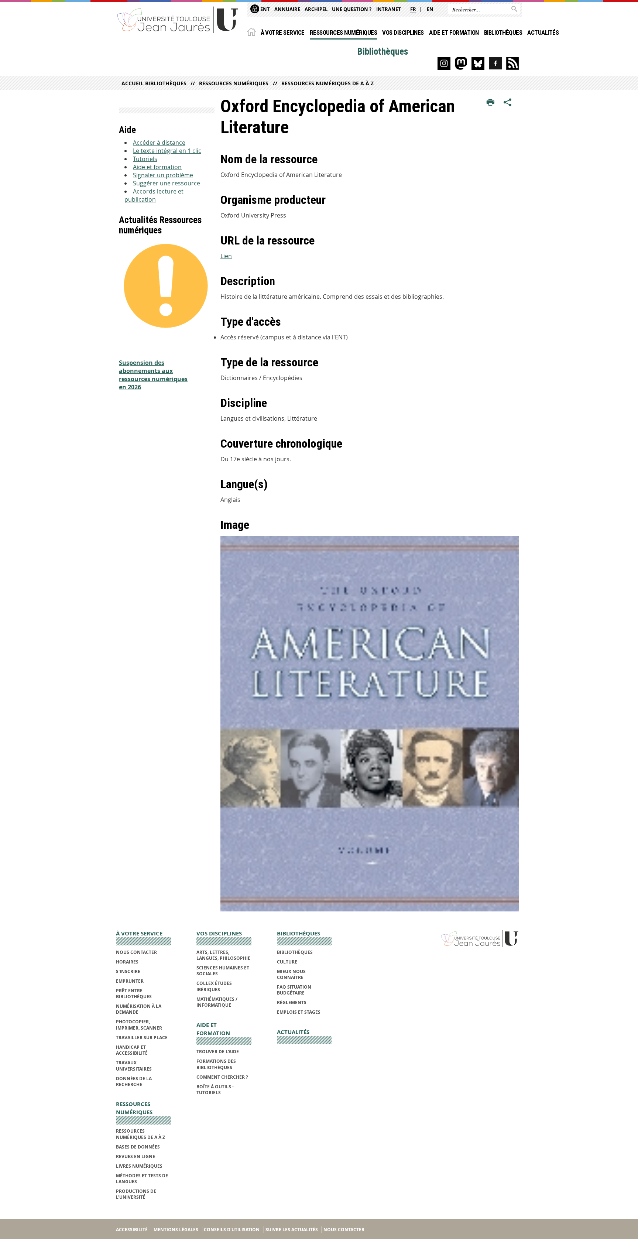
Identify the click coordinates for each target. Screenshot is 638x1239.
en (430, 9)
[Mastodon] (461, 63)
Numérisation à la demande (138, 1009)
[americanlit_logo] (369, 723)
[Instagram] (444, 63)
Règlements (291, 1002)
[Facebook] (495, 63)
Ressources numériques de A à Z (327, 83)
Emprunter (130, 981)
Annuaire (287, 9)
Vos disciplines (402, 32)
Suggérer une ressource (166, 183)
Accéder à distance (159, 142)
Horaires (127, 962)
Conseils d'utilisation (232, 1229)
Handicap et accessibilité (132, 1050)
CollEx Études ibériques (214, 986)
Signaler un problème (163, 175)
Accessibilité (132, 1229)
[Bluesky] (477, 63)
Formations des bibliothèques (216, 1064)
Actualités (543, 32)
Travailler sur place (142, 1037)
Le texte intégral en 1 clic (167, 151)
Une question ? (351, 9)
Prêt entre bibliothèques (134, 994)
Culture (287, 962)
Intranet (388, 9)
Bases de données (138, 1147)
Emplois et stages (298, 1012)
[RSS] (512, 63)
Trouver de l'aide (217, 1051)
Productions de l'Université (136, 1194)
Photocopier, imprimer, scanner (139, 1025)
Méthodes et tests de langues (142, 1179)
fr (413, 9)
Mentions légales (176, 1229)
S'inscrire (128, 971)
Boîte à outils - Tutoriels (215, 1090)
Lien (226, 256)
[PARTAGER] (507, 103)
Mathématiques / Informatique (216, 1002)
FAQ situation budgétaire (294, 990)
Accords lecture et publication (153, 195)
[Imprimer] (490, 102)
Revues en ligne (135, 1156)
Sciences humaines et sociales (222, 971)
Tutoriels (145, 159)
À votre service (283, 32)
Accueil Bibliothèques (153, 83)
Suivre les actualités (291, 1229)
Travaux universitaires (134, 1066)
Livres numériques (139, 1166)
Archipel (316, 9)
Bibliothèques (503, 32)
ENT (264, 9)
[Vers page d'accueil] (178, 19)
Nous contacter (136, 952)
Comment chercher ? (222, 1077)
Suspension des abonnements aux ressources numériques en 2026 (153, 375)
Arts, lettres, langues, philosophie (223, 955)
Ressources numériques (343, 32)
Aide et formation (454, 32)
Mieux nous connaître (291, 974)
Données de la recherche (134, 1081)
